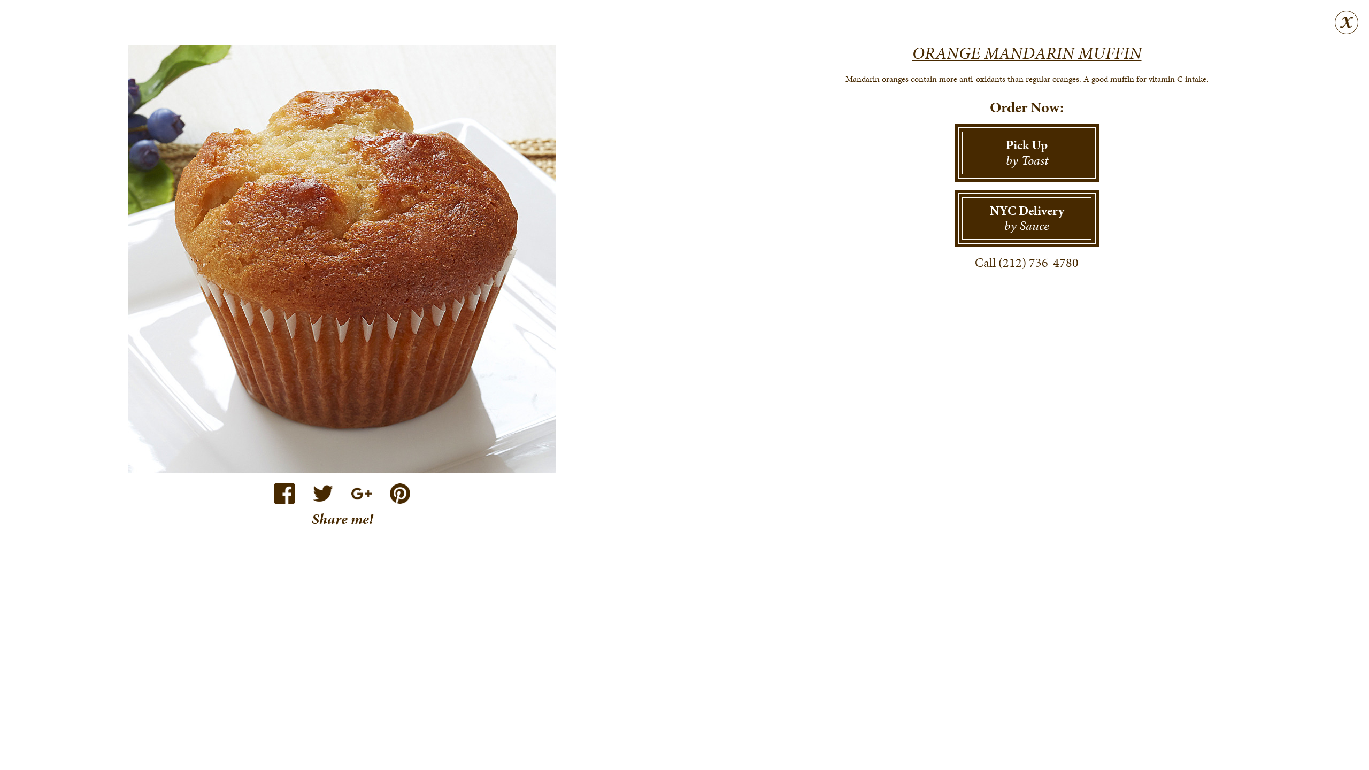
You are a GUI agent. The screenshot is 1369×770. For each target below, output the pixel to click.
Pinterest (400, 493)
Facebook (284, 493)
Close (1346, 22)
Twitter (323, 493)
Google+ (361, 493)
